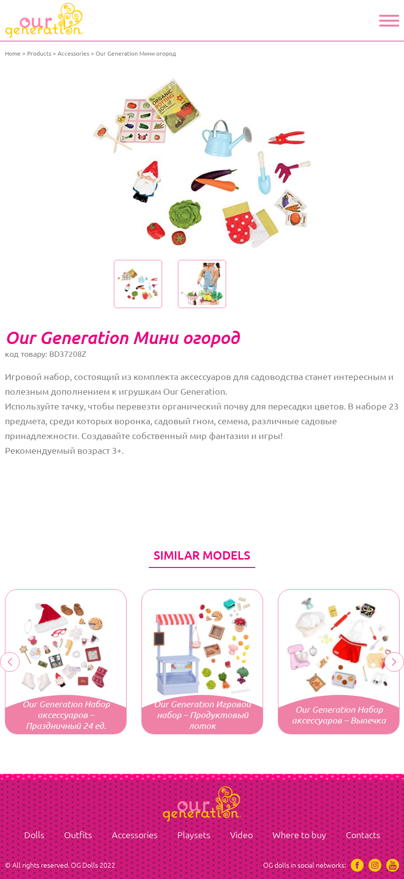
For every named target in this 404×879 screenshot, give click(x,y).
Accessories (73, 53)
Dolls (34, 835)
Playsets (193, 835)
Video (241, 835)
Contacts (363, 835)
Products (39, 53)
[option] (202, 162)
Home (13, 53)
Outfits (78, 835)
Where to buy (299, 835)
